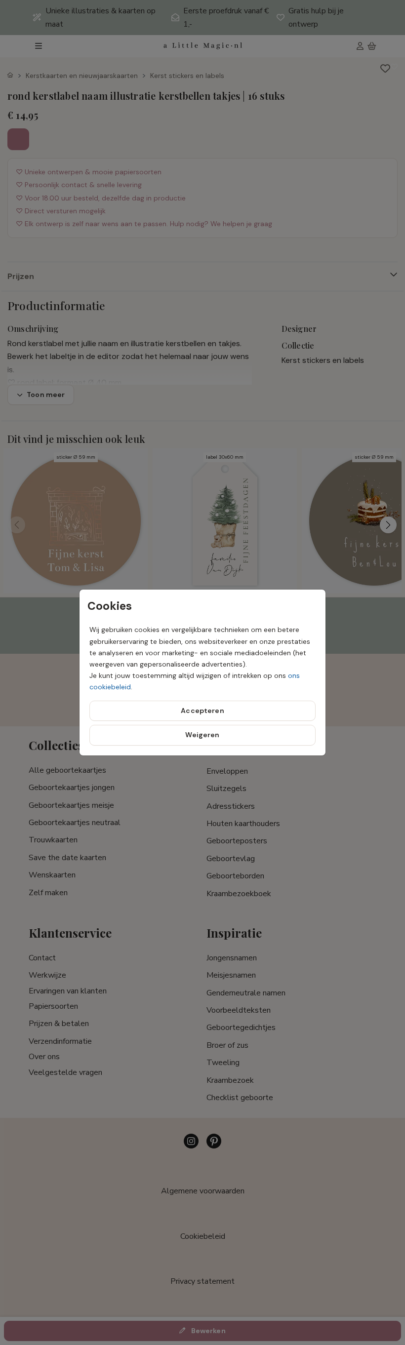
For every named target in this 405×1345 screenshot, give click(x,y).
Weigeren (202, 734)
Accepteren (202, 710)
